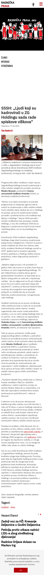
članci (4, 57)
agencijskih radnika (32, 431)
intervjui (5, 61)
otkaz (12, 507)
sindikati (5, 507)
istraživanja (7, 65)
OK (21, 570)
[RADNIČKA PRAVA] (22, 29)
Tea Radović (7, 130)
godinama (32, 437)
